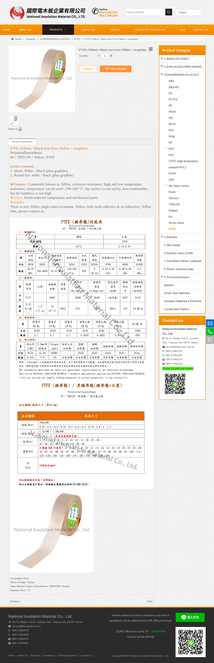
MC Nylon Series (179, 186)
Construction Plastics (176, 309)
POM (172, 136)
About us (22, 655)
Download (48, 655)
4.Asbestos (170, 237)
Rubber (173, 210)
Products (35, 655)
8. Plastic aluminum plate (179, 269)
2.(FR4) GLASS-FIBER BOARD (183, 66)
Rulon (172, 192)
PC (171, 93)
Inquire (88, 68)
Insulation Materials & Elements (182, 301)
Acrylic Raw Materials (177, 293)
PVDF (172, 173)
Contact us (86, 655)
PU (171, 216)
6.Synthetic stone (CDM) (178, 253)
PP (170, 142)
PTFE (172, 229)
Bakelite (169, 285)
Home (11, 655)
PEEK (172, 111)
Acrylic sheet (176, 222)
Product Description (22, 141)
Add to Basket (118, 68)
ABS (171, 81)
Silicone (173, 198)
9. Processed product (176, 277)
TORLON (174, 204)
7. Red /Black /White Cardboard (182, 261)
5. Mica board (172, 245)
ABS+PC (174, 87)
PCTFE (173, 99)
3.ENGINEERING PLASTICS (181, 74)
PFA (171, 130)
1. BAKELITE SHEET (177, 58)
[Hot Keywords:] (168, 12)
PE (170, 105)
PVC (171, 155)
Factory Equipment (67, 655)
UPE (171, 179)
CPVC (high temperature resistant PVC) (183, 164)
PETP (172, 124)
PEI (171, 118)
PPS (171, 149)
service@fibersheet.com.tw (180, 346)
